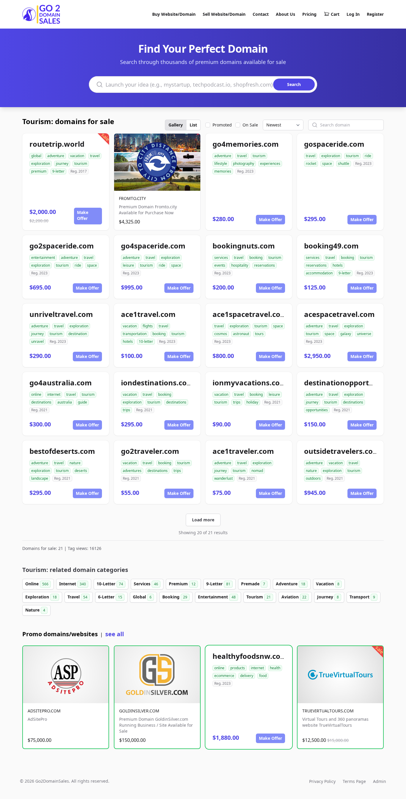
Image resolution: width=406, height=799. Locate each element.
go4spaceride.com (153, 246)
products (237, 667)
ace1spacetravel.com (250, 314)
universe (364, 333)
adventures (132, 470)
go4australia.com (60, 382)
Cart (335, 14)
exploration (40, 163)
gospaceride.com (334, 144)
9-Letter (218, 584)
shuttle (343, 163)
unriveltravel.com (61, 314)
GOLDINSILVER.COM (139, 711)
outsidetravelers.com (342, 451)
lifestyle (220, 163)
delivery (246, 675)
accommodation (319, 273)
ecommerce (224, 675)
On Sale (250, 125)
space (327, 163)
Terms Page (354, 781)
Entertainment (217, 597)
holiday (252, 402)
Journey (328, 597)
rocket (311, 163)
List (193, 125)
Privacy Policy (322, 781)
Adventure (290, 584)
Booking (174, 597)
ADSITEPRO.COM (44, 711)
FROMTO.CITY (132, 198)
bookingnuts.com (244, 246)
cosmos (220, 333)
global (36, 155)
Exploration (41, 597)
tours (259, 333)
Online (36, 584)
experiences (270, 163)
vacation (77, 155)
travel (95, 155)
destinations (41, 402)
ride (368, 155)
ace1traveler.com (243, 451)
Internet (72, 584)
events (219, 265)
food (263, 675)
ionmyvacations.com (250, 382)
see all (114, 634)
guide (82, 402)
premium (38, 171)
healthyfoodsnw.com (250, 656)
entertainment (43, 257)
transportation (135, 333)
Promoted (222, 125)
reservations (264, 265)
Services (146, 584)
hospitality (239, 265)
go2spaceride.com (61, 246)
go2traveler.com (150, 451)
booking (255, 257)
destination (77, 333)
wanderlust (223, 478)
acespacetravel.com (339, 314)
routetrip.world (56, 144)
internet (53, 394)
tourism (80, 163)
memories (222, 171)
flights (148, 326)
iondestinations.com (157, 382)
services (221, 257)
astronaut (241, 333)
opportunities (317, 409)
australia (64, 402)
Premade (253, 584)
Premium (182, 584)
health (275, 667)
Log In (353, 14)
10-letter (146, 341)
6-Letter (110, 597)
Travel (77, 597)
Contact (261, 14)
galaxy (345, 333)
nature (75, 462)
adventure (55, 155)
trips (126, 409)
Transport (362, 597)
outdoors (313, 478)
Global (142, 597)
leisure (128, 265)
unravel (37, 341)
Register (375, 14)
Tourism (258, 597)
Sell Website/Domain (224, 14)
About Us (285, 14)
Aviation (293, 597)
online (36, 394)
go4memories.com (246, 144)
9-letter (58, 171)
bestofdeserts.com (62, 451)
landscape (39, 478)
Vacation (327, 584)
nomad (257, 470)
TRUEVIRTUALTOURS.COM (328, 711)
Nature (35, 610)
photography (243, 163)
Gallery (176, 125)
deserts (81, 470)
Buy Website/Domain (174, 14)
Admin (379, 781)
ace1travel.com (148, 314)
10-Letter (110, 584)
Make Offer (82, 215)
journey (62, 163)
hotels (338, 265)
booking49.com (331, 246)
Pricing (309, 14)
